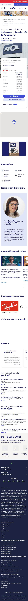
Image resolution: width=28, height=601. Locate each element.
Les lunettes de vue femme (8, 543)
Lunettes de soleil (5, 525)
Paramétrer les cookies (21, 599)
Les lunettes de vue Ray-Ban (8, 549)
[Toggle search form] (5, 8)
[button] (14, 122)
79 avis (14, 38)
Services (3, 533)
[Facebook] (14, 105)
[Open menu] (2, 8)
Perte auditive (4, 579)
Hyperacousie (4, 581)
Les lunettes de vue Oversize (8, 547)
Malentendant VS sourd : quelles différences (12, 577)
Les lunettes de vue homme (8, 545)
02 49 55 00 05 (9, 65)
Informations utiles (6, 470)
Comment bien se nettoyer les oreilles (11, 583)
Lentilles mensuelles (6, 553)
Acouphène (4, 587)
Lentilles (3, 529)
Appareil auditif (5, 531)
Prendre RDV (20, 4)
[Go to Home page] (12, 8)
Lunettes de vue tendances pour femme (11, 569)
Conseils (3, 535)
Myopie (3, 537)
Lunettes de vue (5, 527)
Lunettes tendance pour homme (9, 571)
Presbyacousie (4, 585)
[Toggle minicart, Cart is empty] (25, 8)
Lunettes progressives (6, 565)
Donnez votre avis (6, 40)
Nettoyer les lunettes (6, 563)
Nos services (4, 472)
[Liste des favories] (23, 8)
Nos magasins (7, 4)
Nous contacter (5, 467)
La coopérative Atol (6, 474)
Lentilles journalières (6, 551)
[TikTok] (16, 105)
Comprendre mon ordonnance (9, 560)
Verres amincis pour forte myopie (9, 567)
